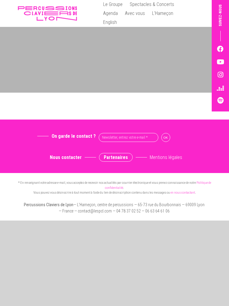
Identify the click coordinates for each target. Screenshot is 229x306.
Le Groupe (113, 4)
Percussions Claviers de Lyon (50, 13)
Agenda (110, 13)
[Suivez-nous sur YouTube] (220, 62)
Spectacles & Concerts (152, 4)
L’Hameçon (162, 13)
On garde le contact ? (74, 136)
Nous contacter (66, 157)
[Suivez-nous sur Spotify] (220, 100)
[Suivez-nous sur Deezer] (220, 88)
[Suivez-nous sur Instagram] (220, 75)
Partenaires (116, 157)
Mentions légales (166, 157)
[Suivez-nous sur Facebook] (220, 49)
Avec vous (135, 13)
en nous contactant (183, 193)
